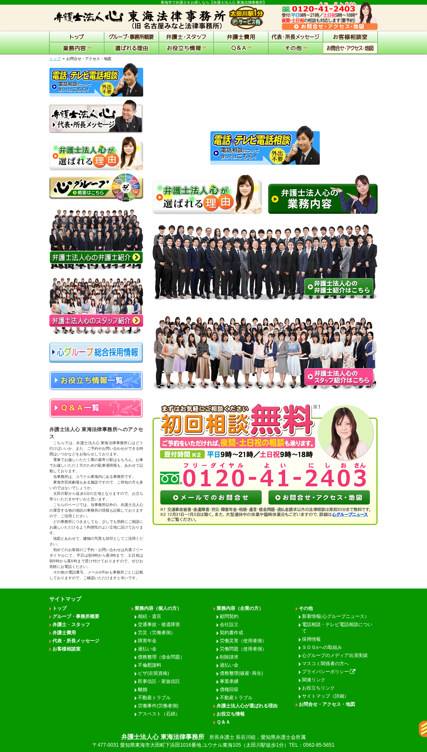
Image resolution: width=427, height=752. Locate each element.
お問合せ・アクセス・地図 (327, 704)
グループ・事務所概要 (76, 616)
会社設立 (229, 624)
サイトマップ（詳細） (325, 696)
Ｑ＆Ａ (223, 721)
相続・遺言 (149, 616)
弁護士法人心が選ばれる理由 (247, 705)
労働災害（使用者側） (243, 640)
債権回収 (229, 689)
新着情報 (335, 616)
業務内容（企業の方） (240, 608)
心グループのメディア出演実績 (335, 655)
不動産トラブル (154, 697)
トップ (55, 59)
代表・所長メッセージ (76, 640)
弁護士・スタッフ (71, 624)
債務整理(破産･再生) (241, 673)
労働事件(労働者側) (158, 705)
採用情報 (311, 639)
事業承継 (229, 681)
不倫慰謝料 (149, 665)
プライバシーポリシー (325, 671)
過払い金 (147, 648)
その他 (306, 608)
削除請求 (229, 656)
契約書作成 (231, 632)
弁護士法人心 (213, 740)
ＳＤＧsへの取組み (322, 647)
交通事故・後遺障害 (159, 624)
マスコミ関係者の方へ (325, 663)
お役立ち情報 (231, 713)
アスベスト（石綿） (159, 713)
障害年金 (147, 640)
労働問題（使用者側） (243, 648)
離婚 (142, 689)
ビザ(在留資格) (153, 673)
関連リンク (313, 679)
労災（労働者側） (156, 632)
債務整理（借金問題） (161, 656)
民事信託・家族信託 (159, 681)
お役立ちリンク (318, 687)
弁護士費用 (64, 632)
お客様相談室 (67, 648)
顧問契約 (229, 616)
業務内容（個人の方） (158, 608)
